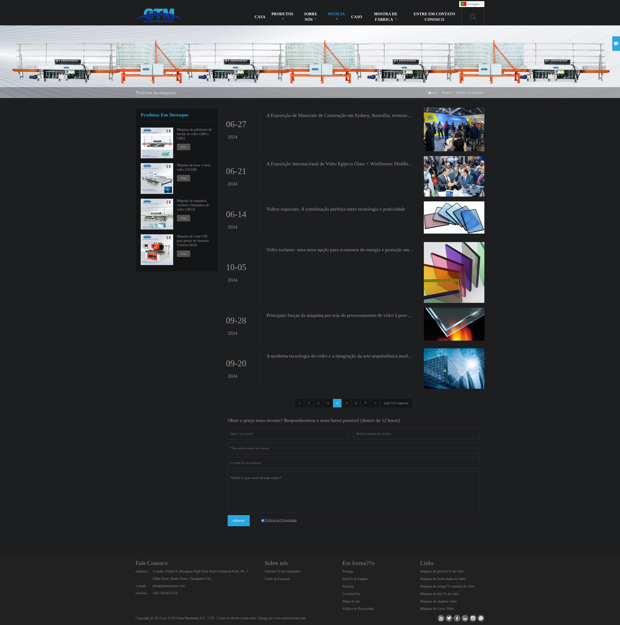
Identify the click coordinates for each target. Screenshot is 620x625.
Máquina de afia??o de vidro (439, 594)
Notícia (336, 14)
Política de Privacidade (358, 608)
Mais (183, 147)
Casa (260, 17)
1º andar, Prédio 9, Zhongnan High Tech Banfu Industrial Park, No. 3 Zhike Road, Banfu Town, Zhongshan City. (200, 575)
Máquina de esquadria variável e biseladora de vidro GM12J (193, 205)
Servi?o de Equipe (355, 579)
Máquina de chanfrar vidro (438, 601)
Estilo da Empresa (277, 579)
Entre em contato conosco (434, 17)
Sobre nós (310, 17)
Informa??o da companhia (282, 571)
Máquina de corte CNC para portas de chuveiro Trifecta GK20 (193, 241)
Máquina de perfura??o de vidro (442, 571)
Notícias (348, 586)
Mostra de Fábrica (385, 17)
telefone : (142, 593)
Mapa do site (351, 601)
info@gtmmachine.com (169, 586)
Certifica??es (351, 594)
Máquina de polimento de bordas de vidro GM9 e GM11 (194, 134)
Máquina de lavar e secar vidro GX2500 (194, 167)
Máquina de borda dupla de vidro (443, 579)
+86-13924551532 (165, 593)
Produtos (282, 14)
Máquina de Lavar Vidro (437, 608)
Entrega (347, 571)
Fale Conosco (152, 563)
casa (432, 93)
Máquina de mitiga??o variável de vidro (447, 586)
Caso (356, 17)
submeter (238, 520)
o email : (142, 586)
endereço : (143, 571)
